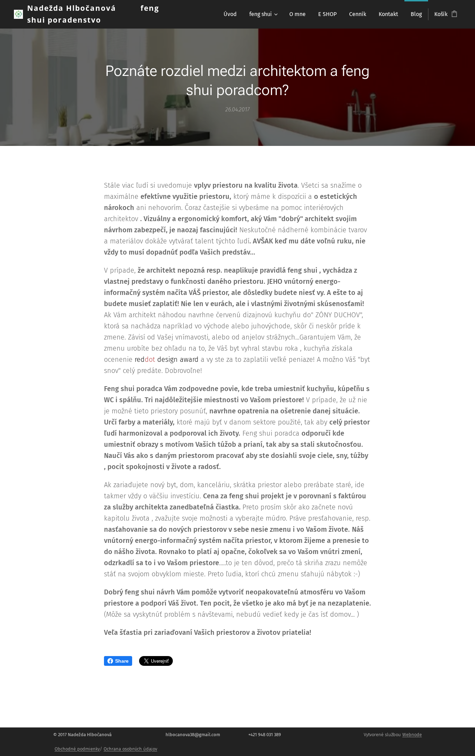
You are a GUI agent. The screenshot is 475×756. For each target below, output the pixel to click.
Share (122, 661)
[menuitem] (230, 14)
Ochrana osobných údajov (130, 748)
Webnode (412, 734)
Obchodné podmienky (77, 748)
